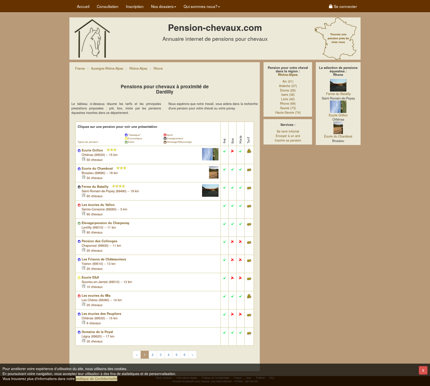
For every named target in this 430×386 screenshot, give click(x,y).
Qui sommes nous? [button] (200, 6)
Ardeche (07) (288, 86)
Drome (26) (288, 90)
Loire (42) (288, 99)
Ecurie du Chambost (338, 136)
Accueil (83, 6)
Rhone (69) (288, 103)
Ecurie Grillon (338, 115)
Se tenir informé (288, 131)
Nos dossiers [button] (162, 6)
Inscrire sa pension (288, 140)
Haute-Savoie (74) (288, 112)
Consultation (107, 6)
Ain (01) (287, 81)
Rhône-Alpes (288, 74)
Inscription (135, 6)
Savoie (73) (288, 108)
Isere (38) (288, 94)
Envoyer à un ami (288, 136)
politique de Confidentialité (96, 378)
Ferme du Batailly (338, 94)
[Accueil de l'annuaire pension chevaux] (91, 38)
